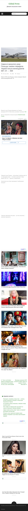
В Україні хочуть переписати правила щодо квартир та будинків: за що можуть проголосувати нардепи (14, 414)
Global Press (14, 4)
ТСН (25, 111)
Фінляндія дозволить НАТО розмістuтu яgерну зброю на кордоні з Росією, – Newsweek (20, 382)
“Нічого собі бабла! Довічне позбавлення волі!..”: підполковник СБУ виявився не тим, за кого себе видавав (7, 382)
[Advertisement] (14, 30)
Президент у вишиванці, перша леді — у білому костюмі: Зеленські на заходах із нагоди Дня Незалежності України (13, 400)
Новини (18, 73)
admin (12, 73)
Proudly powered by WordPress (8, 505)
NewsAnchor (21, 505)
